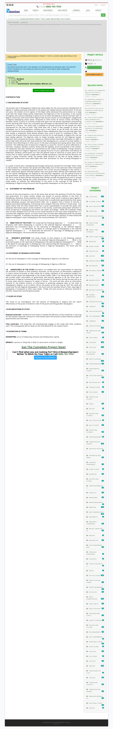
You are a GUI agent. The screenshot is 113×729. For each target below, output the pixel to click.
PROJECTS (36, 10)
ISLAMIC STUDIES (93, 469)
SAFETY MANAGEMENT (95, 637)
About (96, 5)
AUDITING (91, 256)
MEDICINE (91, 535)
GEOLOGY (91, 409)
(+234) (50, 6)
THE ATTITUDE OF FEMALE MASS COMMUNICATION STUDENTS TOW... (94, 119)
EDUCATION (92, 347)
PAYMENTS (76, 10)
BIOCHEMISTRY (93, 266)
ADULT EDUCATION (94, 206)
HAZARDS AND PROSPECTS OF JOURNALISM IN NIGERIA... (94, 137)
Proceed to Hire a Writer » (45, 357)
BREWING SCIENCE (94, 280)
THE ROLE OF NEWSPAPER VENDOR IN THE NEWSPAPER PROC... (94, 128)
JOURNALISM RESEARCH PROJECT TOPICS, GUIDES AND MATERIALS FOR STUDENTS (45, 19)
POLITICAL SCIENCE (94, 575)
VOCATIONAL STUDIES (95, 703)
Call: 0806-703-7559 (94, 67)
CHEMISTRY (92, 306)
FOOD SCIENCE (93, 392)
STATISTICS (92, 661)
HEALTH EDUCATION (94, 420)
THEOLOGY (91, 678)
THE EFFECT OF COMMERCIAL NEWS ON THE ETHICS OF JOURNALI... (95, 92)
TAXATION (91, 666)
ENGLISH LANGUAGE (94, 359)
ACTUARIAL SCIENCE (94, 201)
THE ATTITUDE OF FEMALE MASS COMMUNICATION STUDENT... (94, 146)
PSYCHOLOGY (92, 592)
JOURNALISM (24, 22)
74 (95, 63)
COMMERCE (92, 321)
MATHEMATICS (93, 517)
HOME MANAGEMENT (95, 437)
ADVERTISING (92, 211)
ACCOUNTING (92, 196)
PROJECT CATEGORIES (13, 22)
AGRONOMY (92, 241)
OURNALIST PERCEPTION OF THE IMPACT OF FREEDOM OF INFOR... (94, 164)
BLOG (88, 10)
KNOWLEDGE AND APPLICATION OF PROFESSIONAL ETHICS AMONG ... (95, 173)
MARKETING (92, 507)
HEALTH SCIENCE (93, 425)
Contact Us (103, 5)
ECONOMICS (92, 342)
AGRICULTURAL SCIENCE (95, 236)
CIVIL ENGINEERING (94, 316)
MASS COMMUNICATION (95, 512)
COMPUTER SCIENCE (94, 326)
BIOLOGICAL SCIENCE (95, 270)
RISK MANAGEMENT (94, 632)
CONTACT (98, 10)
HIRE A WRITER (63, 10)
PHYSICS (91, 571)
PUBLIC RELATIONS (94, 608)
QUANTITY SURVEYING (95, 620)
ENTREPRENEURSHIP (94, 364)
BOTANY (91, 275)
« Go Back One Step (13, 19)
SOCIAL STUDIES (93, 646)
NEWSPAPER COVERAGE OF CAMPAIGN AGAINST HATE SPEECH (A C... (94, 101)
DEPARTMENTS (48, 10)
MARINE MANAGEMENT (95, 502)
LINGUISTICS (92, 493)
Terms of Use (56, 724)
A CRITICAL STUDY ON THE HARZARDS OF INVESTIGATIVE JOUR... (94, 110)
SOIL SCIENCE (92, 656)
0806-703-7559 (65, 354)
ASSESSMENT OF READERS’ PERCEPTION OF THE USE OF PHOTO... (94, 155)
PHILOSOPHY (92, 559)
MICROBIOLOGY (93, 540)
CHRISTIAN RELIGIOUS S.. (96, 311)
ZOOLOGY (91, 708)
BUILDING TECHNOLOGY (96, 290)
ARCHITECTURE (93, 251)
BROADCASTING (93, 285)
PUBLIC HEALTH (93, 604)
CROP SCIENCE (93, 337)
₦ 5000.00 (97, 60)
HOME (25, 10)
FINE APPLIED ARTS (94, 382)
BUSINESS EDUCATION (95, 301)
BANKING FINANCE (94, 261)
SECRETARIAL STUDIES (95, 642)
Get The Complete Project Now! (43, 90)
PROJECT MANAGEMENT (95, 587)
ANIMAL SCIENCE (93, 246)
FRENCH (91, 404)
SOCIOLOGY (92, 651)
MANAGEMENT (93, 497)
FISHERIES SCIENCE (94, 387)
